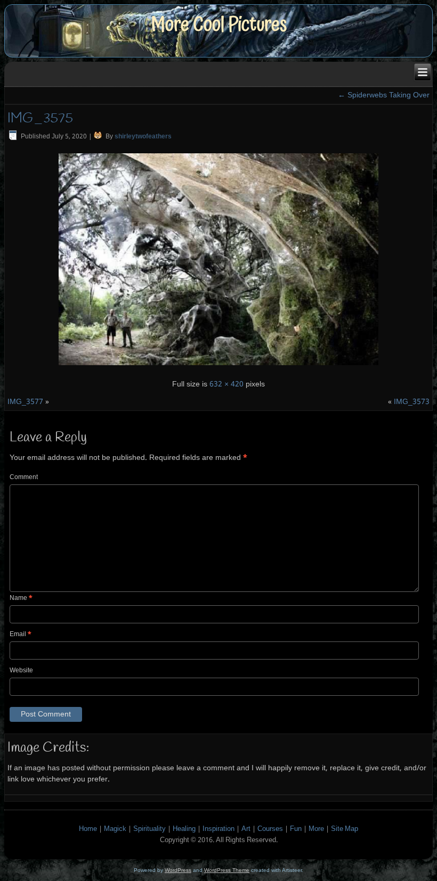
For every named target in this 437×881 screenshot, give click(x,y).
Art (245, 829)
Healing (184, 829)
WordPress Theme (226, 870)
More (316, 829)
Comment (24, 477)
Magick (115, 829)
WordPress (178, 870)
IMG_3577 (25, 402)
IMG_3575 (40, 119)
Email (20, 634)
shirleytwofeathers (143, 136)
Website (21, 670)
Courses (270, 829)
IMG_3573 (412, 402)
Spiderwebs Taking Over (384, 95)
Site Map (344, 829)
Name (21, 598)
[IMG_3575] (218, 366)
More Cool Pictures (219, 24)
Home (88, 829)
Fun (296, 829)
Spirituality (149, 829)
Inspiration (218, 829)
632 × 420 (226, 384)
